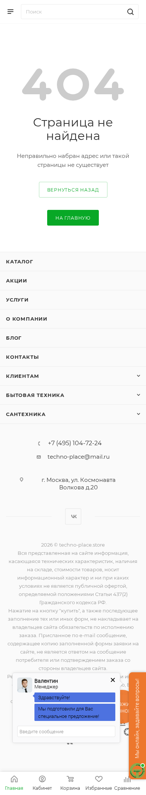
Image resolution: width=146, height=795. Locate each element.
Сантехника (26, 414)
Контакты (22, 357)
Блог (14, 338)
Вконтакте (73, 516)
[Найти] (129, 11)
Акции (16, 281)
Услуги (17, 300)
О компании (27, 319)
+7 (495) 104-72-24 (75, 443)
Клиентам (22, 376)
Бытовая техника (35, 395)
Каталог (19, 262)
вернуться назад (73, 190)
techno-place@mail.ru (79, 456)
